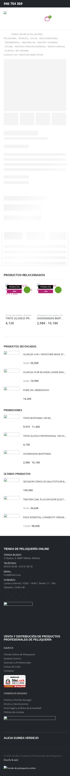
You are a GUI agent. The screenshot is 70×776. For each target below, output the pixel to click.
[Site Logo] (11, 18)
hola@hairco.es (12, 575)
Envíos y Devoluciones (16, 704)
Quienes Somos (12, 658)
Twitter (15, 596)
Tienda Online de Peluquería (19, 654)
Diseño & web (11, 759)
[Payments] (20, 767)
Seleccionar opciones (27, 289)
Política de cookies (14, 712)
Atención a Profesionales (17, 662)
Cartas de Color (12, 666)
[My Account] (60, 3)
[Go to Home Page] (5, 34)
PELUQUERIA (17, 315)
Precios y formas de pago (18, 699)
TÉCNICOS (27, 315)
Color (8, 315)
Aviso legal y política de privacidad (22, 708)
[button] (39, 18)
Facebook (7, 596)
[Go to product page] (11, 359)
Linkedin (24, 596)
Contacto (9, 670)
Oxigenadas (42, 315)
